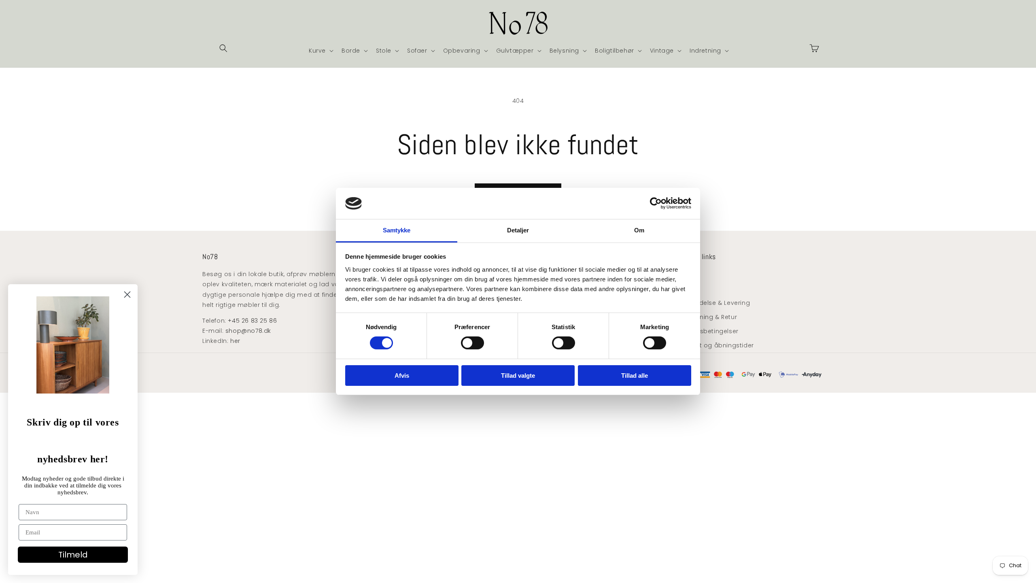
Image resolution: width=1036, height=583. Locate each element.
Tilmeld (73, 554)
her (235, 341)
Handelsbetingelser (708, 331)
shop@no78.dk (248, 331)
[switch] (472, 342)
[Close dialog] (127, 294)
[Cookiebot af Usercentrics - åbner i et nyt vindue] (655, 203)
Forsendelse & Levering (714, 303)
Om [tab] (639, 230)
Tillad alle (634, 375)
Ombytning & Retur (707, 317)
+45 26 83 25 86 (252, 321)
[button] (223, 48)
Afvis (402, 375)
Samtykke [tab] (397, 230)
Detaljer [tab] (518, 230)
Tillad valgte (518, 375)
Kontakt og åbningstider (716, 345)
